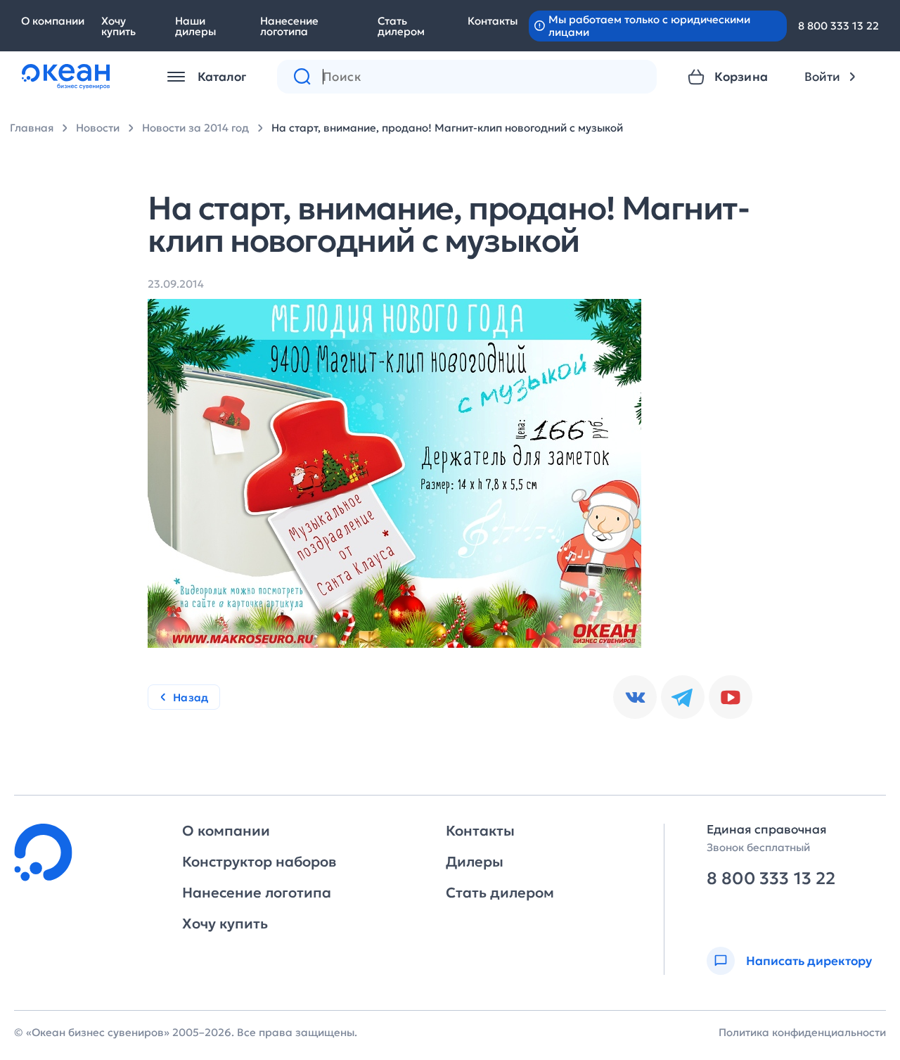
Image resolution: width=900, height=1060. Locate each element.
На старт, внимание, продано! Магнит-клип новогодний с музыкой (447, 127)
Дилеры (474, 862)
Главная (31, 127)
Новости (98, 127)
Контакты (493, 20)
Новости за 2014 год (195, 127)
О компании (52, 20)
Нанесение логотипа (289, 26)
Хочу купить (118, 26)
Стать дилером (401, 26)
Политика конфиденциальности (802, 1032)
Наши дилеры (195, 26)
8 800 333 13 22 (838, 25)
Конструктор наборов (259, 862)
